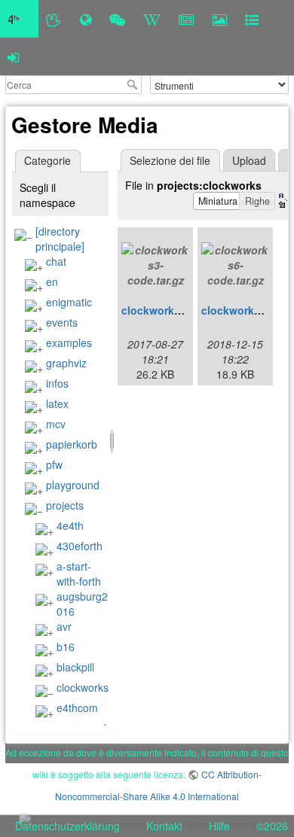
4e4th (70, 525)
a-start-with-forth (79, 574)
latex (57, 403)
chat (56, 261)
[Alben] (219, 19)
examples (69, 342)
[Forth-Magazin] (186, 19)
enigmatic (69, 301)
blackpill (75, 666)
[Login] (13, 56)
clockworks (83, 687)
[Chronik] (85, 19)
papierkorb (71, 444)
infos (57, 383)
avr (64, 626)
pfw (54, 464)
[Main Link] (19, 19)
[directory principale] (59, 239)
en (52, 281)
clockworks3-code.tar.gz (184, 310)
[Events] (117, 19)
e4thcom (77, 707)
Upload (249, 160)
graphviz (66, 362)
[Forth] (53, 19)
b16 (66, 646)
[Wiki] (152, 19)
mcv (56, 423)
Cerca (134, 84)
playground (73, 484)
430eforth (80, 545)
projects (65, 505)
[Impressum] (251, 19)
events (62, 322)
